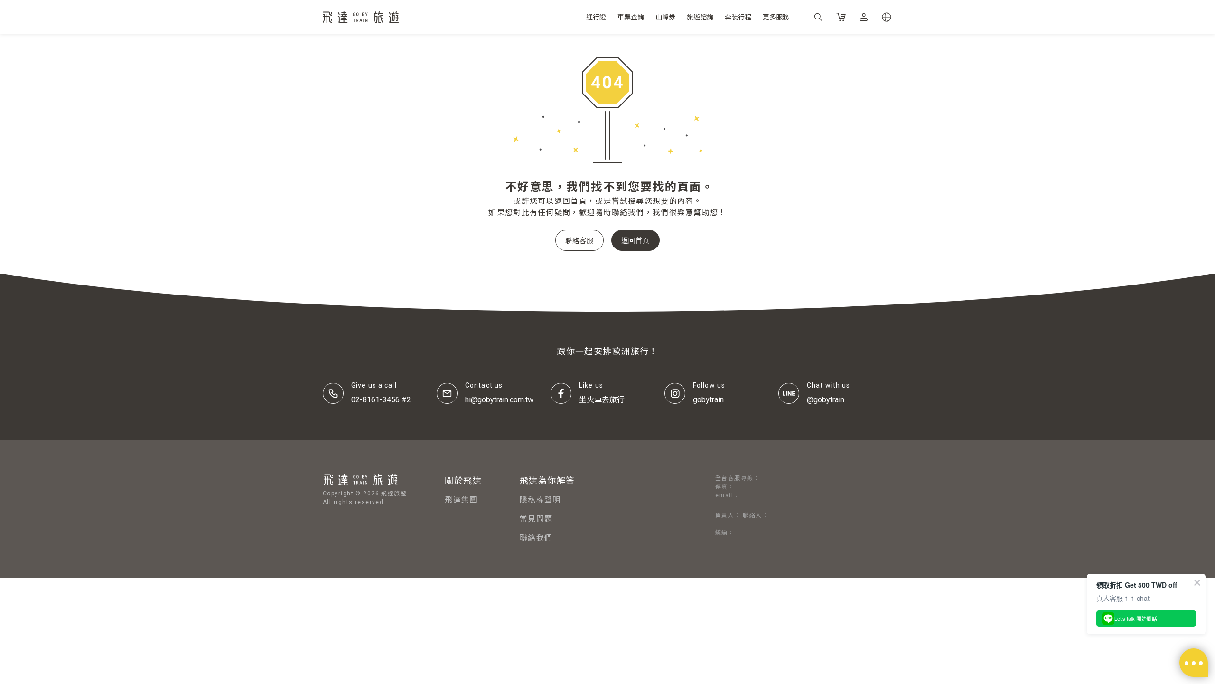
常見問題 (536, 518)
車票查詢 (630, 17)
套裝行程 (738, 17)
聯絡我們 (536, 537)
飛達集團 (461, 499)
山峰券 (665, 17)
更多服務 (776, 17)
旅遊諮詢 (700, 17)
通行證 (596, 17)
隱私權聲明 (540, 499)
